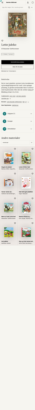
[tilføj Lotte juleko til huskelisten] (2, 41)
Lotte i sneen (12, 96)
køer (24, 102)
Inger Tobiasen (23, 193)
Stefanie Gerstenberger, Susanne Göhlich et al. (8, 193)
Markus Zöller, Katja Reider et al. (8, 169)
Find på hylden (18, 67)
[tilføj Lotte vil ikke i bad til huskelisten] (33, 149)
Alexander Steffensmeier (11, 49)
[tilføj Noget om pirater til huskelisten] (15, 149)
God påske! (4, 241)
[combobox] (17, 7)
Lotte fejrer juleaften (21, 96)
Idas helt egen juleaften (26, 192)
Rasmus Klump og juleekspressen (24, 217)
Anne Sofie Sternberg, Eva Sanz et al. (25, 243)
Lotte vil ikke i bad (24, 167)
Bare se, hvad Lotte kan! (8, 217)
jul (26, 102)
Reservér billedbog (17, 62)
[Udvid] (10, 99)
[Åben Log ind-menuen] (27, 2)
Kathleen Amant (6, 243)
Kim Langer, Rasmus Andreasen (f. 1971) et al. (26, 218)
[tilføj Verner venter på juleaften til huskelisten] (15, 174)
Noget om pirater (6, 167)
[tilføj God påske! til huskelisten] (15, 223)
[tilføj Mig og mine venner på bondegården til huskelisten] (33, 223)
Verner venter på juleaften (6, 192)
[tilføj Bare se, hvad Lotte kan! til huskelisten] (15, 198)
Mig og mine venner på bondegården (26, 241)
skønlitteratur (15, 105)
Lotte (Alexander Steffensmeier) (14, 102)
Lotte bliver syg (4, 98)
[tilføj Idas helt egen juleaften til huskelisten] (33, 174)
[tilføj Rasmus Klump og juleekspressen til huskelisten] (33, 198)
